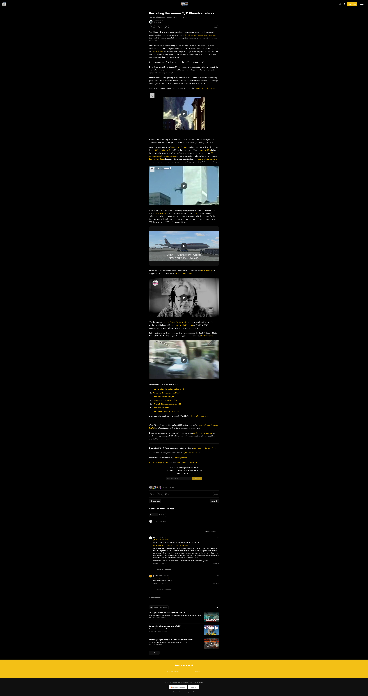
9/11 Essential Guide (191, 452)
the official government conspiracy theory (201, 35)
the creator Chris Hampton (182, 325)
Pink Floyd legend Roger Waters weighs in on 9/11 (171, 639)
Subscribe (352, 4)
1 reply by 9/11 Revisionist (163, 569)
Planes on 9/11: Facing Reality (165, 400)
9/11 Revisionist (158, 21)
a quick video (205, 150)
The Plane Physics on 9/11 (163, 396)
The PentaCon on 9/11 (162, 407)
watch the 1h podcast (183, 273)
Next (213, 501)
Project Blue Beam (156, 159)
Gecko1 (155, 537)
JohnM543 (156, 576)
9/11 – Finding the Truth (159, 462)
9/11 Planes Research (162, 150)
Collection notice (197, 682)
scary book (197, 448)
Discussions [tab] (163, 607)
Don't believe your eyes (199, 416)
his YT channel (207, 335)
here (195, 213)
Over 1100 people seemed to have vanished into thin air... (168, 629)
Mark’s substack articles (207, 159)
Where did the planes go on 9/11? (166, 393)
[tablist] (157, 515)
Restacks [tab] (162, 515)
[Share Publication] (344, 4)
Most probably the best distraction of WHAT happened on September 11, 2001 (175, 615)
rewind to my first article (202, 433)
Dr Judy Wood (210, 448)
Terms (189, 682)
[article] (184, 617)
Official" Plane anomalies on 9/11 (167, 404)
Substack (174, 692)
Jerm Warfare (206, 270)
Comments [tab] (153, 515)
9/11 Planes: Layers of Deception (166, 411)
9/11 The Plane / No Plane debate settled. (169, 389)
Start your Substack (179, 687)
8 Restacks (172, 487)
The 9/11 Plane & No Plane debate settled (167, 613)
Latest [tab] (156, 607)
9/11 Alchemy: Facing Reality (175, 322)
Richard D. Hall (160, 213)
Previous (156, 501)
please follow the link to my (208, 425)
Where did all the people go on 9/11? (165, 626)
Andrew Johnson (180, 457)
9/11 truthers (157, 51)
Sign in (362, 4)
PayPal (151, 428)
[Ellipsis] (217, 537)
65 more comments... (155, 598)
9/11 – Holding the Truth (187, 462)
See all (153, 653)
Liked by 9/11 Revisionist (162, 539)
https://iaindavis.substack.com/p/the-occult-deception (171, 545)
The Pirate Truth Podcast (205, 88)
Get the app (193, 687)
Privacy (183, 682)
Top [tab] (151, 607)
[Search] (340, 4)
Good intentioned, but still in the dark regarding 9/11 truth (168, 642)
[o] (184, 113)
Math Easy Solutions (179, 147)
